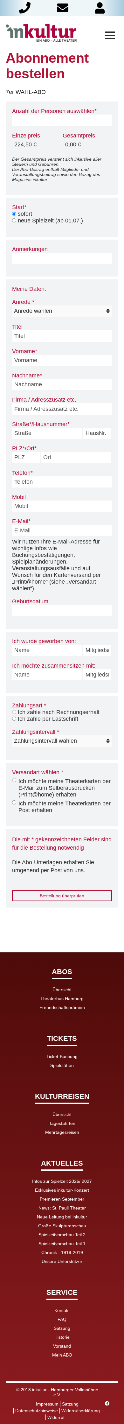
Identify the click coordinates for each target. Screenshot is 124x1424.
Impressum (47, 1403)
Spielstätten (62, 1065)
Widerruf (56, 1417)
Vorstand (62, 1346)
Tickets (62, 1038)
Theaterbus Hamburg (62, 998)
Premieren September (62, 1199)
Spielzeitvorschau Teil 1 (62, 1243)
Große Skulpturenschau (62, 1225)
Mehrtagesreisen (62, 1132)
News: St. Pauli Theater (62, 1207)
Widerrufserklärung (80, 1410)
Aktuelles (62, 1163)
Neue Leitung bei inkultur (62, 1216)
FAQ (62, 1319)
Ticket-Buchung (62, 1056)
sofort (25, 214)
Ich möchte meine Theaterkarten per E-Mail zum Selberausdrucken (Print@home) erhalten (64, 788)
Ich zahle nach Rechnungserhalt (59, 712)
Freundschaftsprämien (62, 1007)
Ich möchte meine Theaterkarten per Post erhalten (64, 806)
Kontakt (62, 1310)
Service (62, 1292)
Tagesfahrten (62, 1123)
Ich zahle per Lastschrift (48, 719)
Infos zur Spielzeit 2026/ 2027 (62, 1181)
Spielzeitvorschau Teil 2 (62, 1234)
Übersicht (62, 989)
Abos (62, 972)
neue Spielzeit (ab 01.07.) (50, 220)
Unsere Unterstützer (62, 1261)
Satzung (62, 1328)
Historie (62, 1337)
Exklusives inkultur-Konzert (62, 1190)
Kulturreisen (62, 1096)
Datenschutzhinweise (36, 1410)
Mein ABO (62, 1354)
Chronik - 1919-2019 (62, 1252)
